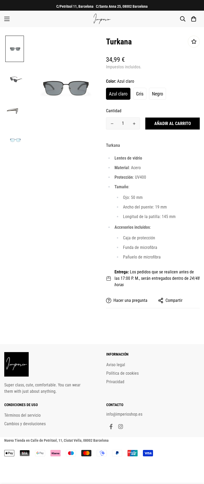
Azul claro (118, 94)
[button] (194, 19)
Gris (139, 94)
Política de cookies (122, 373)
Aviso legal (115, 364)
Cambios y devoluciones (25, 423)
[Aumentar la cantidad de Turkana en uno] (134, 124)
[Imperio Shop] (102, 19)
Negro (157, 94)
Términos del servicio (22, 415)
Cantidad (113, 110)
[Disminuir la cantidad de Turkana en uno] (112, 124)
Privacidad (115, 381)
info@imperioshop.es (124, 414)
